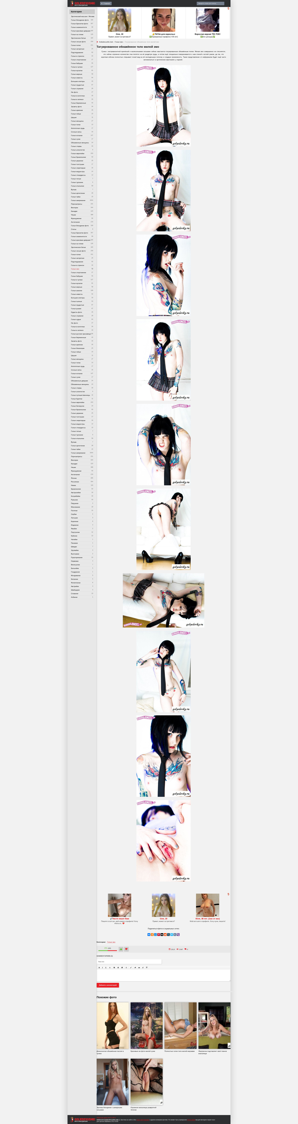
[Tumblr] (175, 934)
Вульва (73, 189)
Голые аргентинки (78, 193)
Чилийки (74, 539)
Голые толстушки (77, 164)
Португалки (75, 532)
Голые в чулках (77, 67)
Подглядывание (77, 52)
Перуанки (74, 503)
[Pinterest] (158, 934)
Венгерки (74, 208)
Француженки (76, 218)
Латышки (74, 518)
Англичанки (75, 222)
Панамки (74, 543)
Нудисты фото (76, 312)
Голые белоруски (77, 406)
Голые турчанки (77, 182)
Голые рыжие (76, 309)
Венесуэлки (75, 565)
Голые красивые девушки (80, 31)
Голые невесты (77, 78)
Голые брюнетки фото (79, 24)
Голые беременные (78, 103)
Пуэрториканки (76, 557)
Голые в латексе (77, 99)
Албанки (74, 597)
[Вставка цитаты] (139, 967)
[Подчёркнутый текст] (106, 967)
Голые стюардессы (78, 175)
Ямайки (74, 529)
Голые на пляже (77, 34)
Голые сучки (75, 139)
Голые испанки (76, 135)
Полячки (74, 511)
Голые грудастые (77, 85)
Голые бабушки (77, 63)
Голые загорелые (77, 49)
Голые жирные (76, 74)
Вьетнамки (75, 554)
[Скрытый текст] (135, 967)
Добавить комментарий (108, 985)
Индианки (74, 525)
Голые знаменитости (79, 27)
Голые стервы (76, 146)
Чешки (73, 215)
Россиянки (75, 482)
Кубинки (74, 536)
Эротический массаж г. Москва (82, 16)
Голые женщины (77, 121)
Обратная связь (102, 1117)
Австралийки (76, 492)
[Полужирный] (99, 967)
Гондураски (75, 572)
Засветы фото (76, 107)
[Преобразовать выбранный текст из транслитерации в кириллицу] (143, 967)
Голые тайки (75, 197)
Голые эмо (75, 269)
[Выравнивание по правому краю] (122, 967)
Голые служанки (77, 88)
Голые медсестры (78, 171)
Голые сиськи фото (78, 42)
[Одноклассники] (152, 934)
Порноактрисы (76, 204)
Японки (74, 478)
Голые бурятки (76, 399)
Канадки (74, 211)
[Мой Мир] (155, 934)
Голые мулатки (76, 70)
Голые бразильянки (78, 157)
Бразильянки (76, 489)
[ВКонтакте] (148, 934)
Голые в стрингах (77, 56)
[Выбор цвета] (131, 967)
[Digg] (162, 934)
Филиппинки (75, 583)
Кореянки (74, 521)
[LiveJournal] (168, 934)
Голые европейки (77, 153)
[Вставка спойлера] (147, 967)
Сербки (74, 514)
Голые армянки (77, 110)
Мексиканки (75, 507)
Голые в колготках (78, 96)
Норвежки (74, 561)
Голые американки (78, 200)
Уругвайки (75, 550)
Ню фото (74, 92)
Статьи (73, 229)
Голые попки (76, 45)
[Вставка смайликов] (126, 967)
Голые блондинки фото (80, 20)
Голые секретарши (78, 168)
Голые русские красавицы (81, 334)
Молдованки (75, 575)
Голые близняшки (77, 348)
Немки (73, 485)
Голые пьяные (76, 301)
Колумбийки (75, 496)
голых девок (191, 1120)
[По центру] (118, 967)
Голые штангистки (78, 150)
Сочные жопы (76, 132)
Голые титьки (76, 179)
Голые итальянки (77, 186)
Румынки (74, 500)
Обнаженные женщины (80, 143)
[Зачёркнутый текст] (110, 967)
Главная (107, 3)
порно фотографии (143, 1120)
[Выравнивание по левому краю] (114, 967)
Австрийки (75, 586)
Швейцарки (75, 590)
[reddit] (165, 934)
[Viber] (178, 934)
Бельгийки (75, 568)
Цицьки (73, 117)
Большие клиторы (78, 81)
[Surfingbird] (171, 934)
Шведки (74, 547)
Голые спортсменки (78, 60)
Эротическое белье (78, 38)
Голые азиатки (76, 290)
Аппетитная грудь (78, 128)
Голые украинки (77, 161)
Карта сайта (112, 1117)
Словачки (74, 593)
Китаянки (74, 579)
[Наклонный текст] (102, 967)
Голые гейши (76, 114)
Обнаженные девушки (79, 381)
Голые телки (75, 125)
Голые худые (76, 319)
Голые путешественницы (80, 395)
